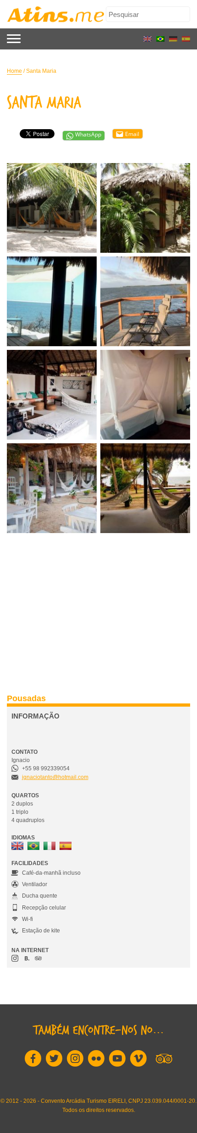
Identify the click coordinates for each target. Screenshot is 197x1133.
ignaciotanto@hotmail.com (55, 777)
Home (14, 71)
